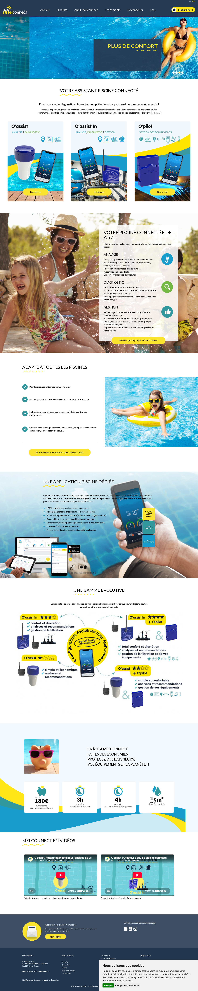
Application (145, 955)
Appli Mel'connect (86, 9)
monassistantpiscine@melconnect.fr (35, 971)
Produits (61, 9)
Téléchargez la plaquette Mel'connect (138, 340)
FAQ (153, 9)
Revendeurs (135, 9)
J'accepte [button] (108, 985)
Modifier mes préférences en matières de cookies (40, 980)
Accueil (44, 9)
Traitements (112, 9)
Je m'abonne (55, 936)
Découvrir (35, 192)
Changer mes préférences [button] (127, 985)
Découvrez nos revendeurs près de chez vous (60, 452)
